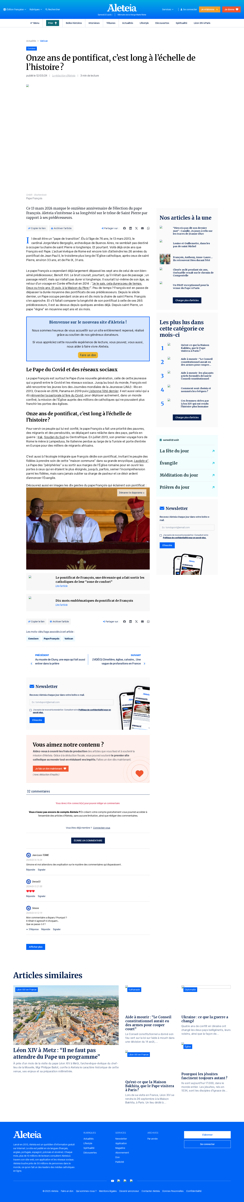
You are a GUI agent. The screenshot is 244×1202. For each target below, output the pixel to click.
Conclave (33, 638)
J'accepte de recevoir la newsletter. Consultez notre (72, 711)
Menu (36, 23)
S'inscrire (37, 720)
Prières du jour (174, 487)
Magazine (120, 1148)
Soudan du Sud (54, 437)
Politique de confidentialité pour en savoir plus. (184, 537)
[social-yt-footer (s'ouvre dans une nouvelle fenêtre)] (112, 1181)
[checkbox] (31, 710)
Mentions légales (108, 1191)
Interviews (94, 23)
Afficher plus (35, 946)
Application (121, 1143)
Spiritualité (181, 23)
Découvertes (162, 23)
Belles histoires (74, 23)
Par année (152, 1138)
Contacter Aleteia (151, 1191)
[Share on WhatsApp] (148, 228)
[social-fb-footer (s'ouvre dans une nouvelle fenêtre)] (118, 1181)
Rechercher (54, 9)
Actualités (127, 23)
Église (188, 1046)
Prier (50, 23)
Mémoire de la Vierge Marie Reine (132, 14)
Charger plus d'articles (187, 300)
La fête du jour (174, 451)
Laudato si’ (141, 461)
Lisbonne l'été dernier (103, 391)
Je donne (229, 9)
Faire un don (88, 355)
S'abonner (207, 1134)
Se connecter (190, 9)
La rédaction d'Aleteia (63, 75)
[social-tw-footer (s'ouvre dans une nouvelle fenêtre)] (125, 1181)
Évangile (168, 463)
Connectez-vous (101, 827)
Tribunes (110, 23)
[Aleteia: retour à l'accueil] (122, 8)
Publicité (119, 1161)
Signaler (41, 870)
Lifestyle (144, 23)
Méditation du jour (179, 475)
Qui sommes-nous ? (86, 1191)
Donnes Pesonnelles (173, 1191)
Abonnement (122, 1152)
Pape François (51, 638)
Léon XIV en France (27, 989)
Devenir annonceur (129, 1191)
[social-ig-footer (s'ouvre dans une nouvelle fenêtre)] (131, 1181)
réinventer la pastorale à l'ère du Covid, (57, 395)
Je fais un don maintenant (48, 768)
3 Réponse (34, 929)
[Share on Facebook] (124, 228)
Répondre (30, 870)
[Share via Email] (142, 228)
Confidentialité (194, 1191)
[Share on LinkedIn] (130, 228)
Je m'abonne (207, 9)
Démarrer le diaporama (130, 492)
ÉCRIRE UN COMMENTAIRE (88, 840)
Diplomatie (190, 989)
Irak (40, 437)
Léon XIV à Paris (202, 23)
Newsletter (121, 1138)
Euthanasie (134, 989)
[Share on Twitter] (136, 228)
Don (117, 1157)
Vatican (44, 40)
